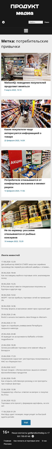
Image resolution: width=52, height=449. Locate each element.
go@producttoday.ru (37, 433)
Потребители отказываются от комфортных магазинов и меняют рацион (24, 184)
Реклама (7, 444)
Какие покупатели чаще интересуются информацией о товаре (22, 133)
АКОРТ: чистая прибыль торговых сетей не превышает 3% (25, 299)
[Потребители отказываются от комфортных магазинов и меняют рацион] (26, 164)
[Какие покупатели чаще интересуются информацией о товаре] (26, 113)
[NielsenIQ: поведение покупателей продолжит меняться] (26, 66)
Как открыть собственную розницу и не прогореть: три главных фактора (24, 382)
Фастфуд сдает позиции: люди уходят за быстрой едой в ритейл (23, 415)
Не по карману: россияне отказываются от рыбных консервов (19, 234)
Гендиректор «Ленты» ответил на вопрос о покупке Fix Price (24, 393)
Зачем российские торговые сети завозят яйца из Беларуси (23, 349)
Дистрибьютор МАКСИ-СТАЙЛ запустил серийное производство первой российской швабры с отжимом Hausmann (25, 265)
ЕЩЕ (26, 422)
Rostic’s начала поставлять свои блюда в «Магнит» (24, 317)
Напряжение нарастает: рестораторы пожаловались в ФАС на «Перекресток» (25, 360)
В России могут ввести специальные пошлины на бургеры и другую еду (23, 287)
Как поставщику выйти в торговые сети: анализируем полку (25, 276)
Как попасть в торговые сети (26, 441)
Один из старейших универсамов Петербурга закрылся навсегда (21, 326)
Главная (7, 441)
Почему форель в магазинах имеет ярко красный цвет (25, 308)
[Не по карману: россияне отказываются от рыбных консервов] (26, 214)
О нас (44, 441)
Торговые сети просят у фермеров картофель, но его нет (25, 404)
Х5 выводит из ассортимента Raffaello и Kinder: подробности (22, 338)
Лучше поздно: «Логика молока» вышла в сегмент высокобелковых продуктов (24, 371)
